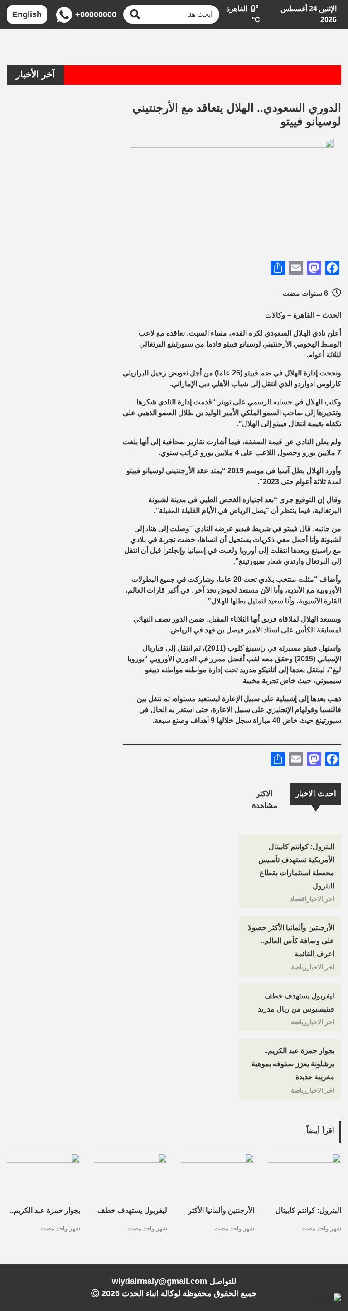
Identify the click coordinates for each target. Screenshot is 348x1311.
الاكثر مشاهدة (264, 799)
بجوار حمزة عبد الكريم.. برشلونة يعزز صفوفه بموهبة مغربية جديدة (292, 1064)
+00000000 (94, 14)
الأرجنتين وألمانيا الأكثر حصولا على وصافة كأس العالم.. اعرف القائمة (291, 941)
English (27, 14)
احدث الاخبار (315, 793)
